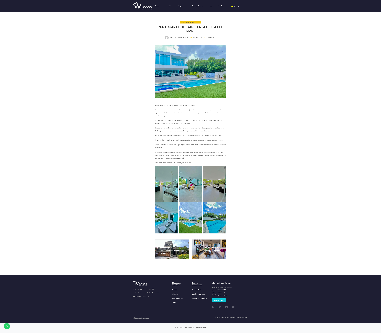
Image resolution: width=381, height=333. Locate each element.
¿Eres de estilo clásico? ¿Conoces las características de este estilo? (168, 249)
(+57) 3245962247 (219, 293)
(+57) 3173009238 (219, 290)
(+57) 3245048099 (219, 295)
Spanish (237, 6)
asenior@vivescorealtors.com (222, 287)
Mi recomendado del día (190, 22)
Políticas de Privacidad (140, 318)
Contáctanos (218, 300)
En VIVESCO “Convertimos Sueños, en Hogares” (212, 249)
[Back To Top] (375, 327)
